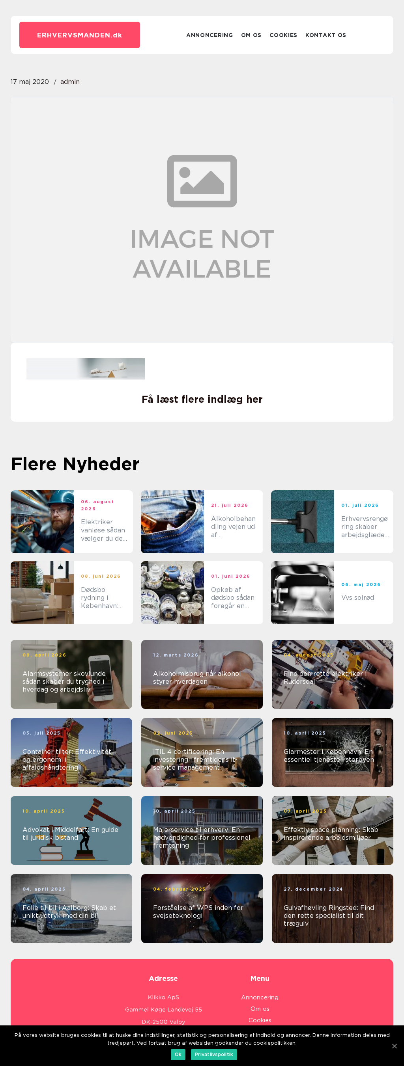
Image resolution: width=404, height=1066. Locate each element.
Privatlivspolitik (214, 1054)
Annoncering (209, 35)
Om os (251, 35)
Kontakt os (325, 35)
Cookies (283, 35)
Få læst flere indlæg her (202, 399)
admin (70, 82)
